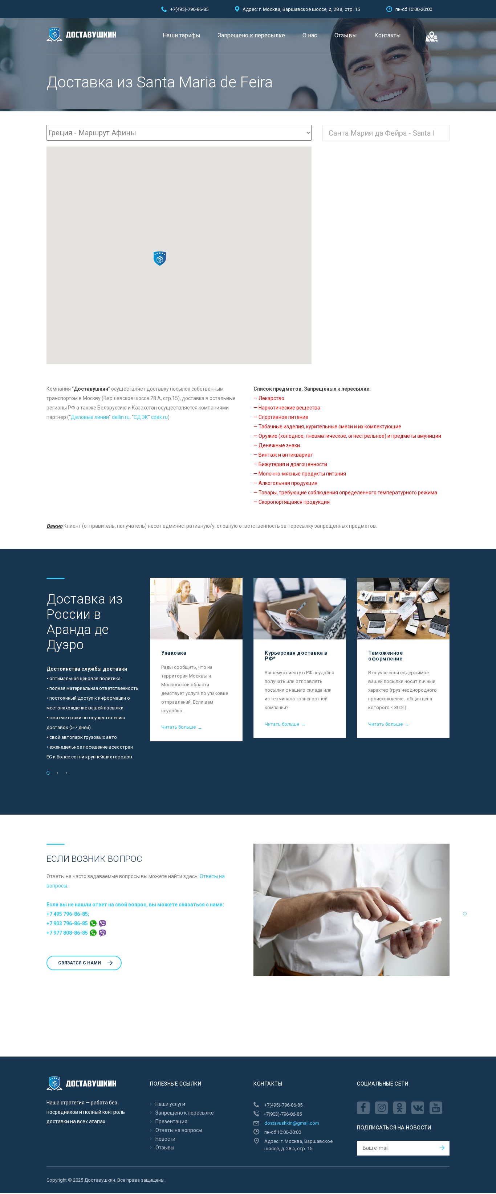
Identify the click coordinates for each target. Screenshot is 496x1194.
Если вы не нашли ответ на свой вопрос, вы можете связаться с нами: (135, 904)
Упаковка (173, 653)
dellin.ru (121, 417)
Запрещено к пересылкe (251, 35)
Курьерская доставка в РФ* (296, 655)
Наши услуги (170, 1104)
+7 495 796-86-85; (67, 914)
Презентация (171, 1121)
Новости (165, 1139)
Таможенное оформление (385, 655)
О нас (309, 35)
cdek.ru (159, 417)
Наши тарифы (181, 35)
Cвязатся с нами (79, 963)
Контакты (387, 35)
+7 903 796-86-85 (67, 923)
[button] (160, 258)
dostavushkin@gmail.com (291, 1123)
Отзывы (345, 35)
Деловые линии (90, 417)
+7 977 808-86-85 (67, 933)
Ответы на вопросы (178, 1130)
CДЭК (141, 417)
